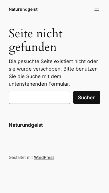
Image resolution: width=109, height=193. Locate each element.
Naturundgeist (23, 9)
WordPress (44, 157)
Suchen (87, 97)
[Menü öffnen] (96, 9)
